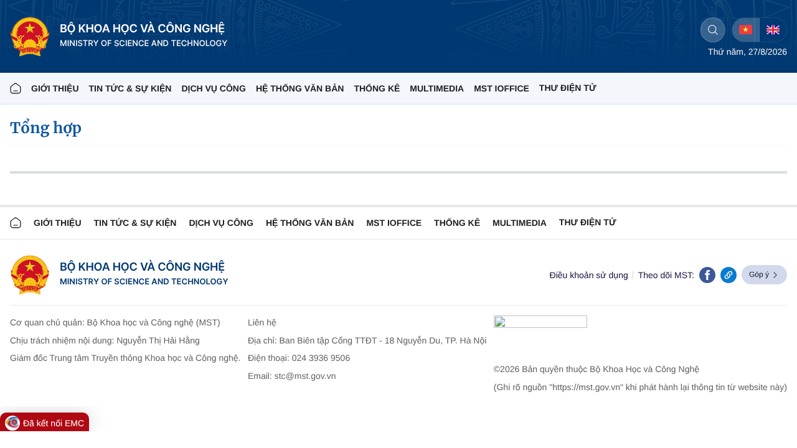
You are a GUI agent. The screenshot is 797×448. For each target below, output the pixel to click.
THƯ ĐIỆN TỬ (568, 88)
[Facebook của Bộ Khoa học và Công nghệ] (707, 275)
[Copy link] (728, 275)
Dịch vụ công (213, 88)
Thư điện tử (587, 222)
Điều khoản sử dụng (589, 275)
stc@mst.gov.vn (305, 376)
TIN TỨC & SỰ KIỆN (130, 88)
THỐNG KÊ (377, 88)
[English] (772, 30)
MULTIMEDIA (437, 88)
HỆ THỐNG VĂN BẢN (300, 88)
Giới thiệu (55, 88)
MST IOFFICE (501, 88)
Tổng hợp (46, 128)
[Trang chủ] (15, 88)
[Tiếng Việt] (745, 30)
